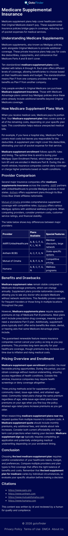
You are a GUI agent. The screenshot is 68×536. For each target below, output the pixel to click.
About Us (58, 529)
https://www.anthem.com (21, 493)
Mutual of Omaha (11, 202)
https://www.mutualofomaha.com (26, 497)
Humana (42, 205)
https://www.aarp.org (19, 490)
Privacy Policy (13, 529)
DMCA (46, 529)
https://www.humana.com (22, 500)
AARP (53, 185)
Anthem (14, 192)
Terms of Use (32, 529)
